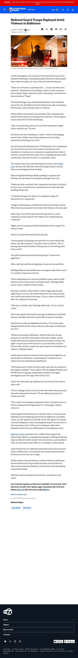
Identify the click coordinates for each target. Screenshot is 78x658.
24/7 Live (31, 10)
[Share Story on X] (47, 29)
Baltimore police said (19, 434)
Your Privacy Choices (18, 649)
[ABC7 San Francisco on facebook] (5, 641)
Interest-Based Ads (8, 651)
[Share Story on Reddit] (51, 29)
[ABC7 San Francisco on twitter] (10, 641)
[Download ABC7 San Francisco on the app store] (58, 641)
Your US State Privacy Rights (47, 649)
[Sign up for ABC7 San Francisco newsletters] (20, 641)
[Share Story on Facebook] (42, 29)
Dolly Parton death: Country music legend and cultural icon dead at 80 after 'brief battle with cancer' (39, 3)
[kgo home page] (7, 611)
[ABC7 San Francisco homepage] (16, 9)
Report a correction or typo (19, 494)
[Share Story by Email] (61, 29)
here (20, 489)
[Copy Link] (65, 29)
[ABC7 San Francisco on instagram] (15, 641)
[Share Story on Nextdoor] (56, 29)
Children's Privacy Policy (31, 649)
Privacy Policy (7, 649)
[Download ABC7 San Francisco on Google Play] (69, 641)
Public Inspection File (21, 651)
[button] (4, 9)
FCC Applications (33, 651)
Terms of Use (60, 649)
